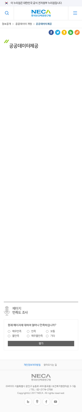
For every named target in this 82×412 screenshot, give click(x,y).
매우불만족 (37, 335)
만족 (33, 331)
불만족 (15, 335)
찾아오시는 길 (50, 365)
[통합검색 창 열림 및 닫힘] (7, 13)
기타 (52, 335)
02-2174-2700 (45, 389)
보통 (52, 331)
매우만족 (16, 331)
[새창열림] (28, 399)
